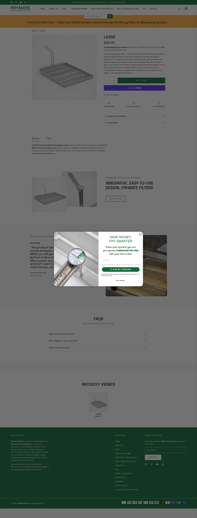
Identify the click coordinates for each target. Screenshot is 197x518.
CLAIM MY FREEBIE (120, 269)
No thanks (120, 280)
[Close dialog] (140, 234)
